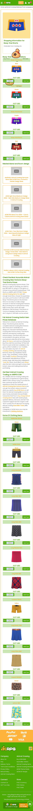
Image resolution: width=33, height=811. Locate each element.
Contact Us (4, 782)
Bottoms (20, 411)
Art (8, 362)
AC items (10, 341)
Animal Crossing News (8, 774)
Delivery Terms (5, 764)
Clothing (13, 411)
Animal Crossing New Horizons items (14, 386)
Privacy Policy (5, 769)
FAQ (2, 762)
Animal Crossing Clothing (14, 350)
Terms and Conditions (8, 767)
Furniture (14, 356)
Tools (4, 362)
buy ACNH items (19, 390)
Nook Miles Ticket (18, 405)
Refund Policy (5, 772)
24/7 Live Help (5, 785)
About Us (3, 759)
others (26, 362)
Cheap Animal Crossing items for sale (15, 293)
